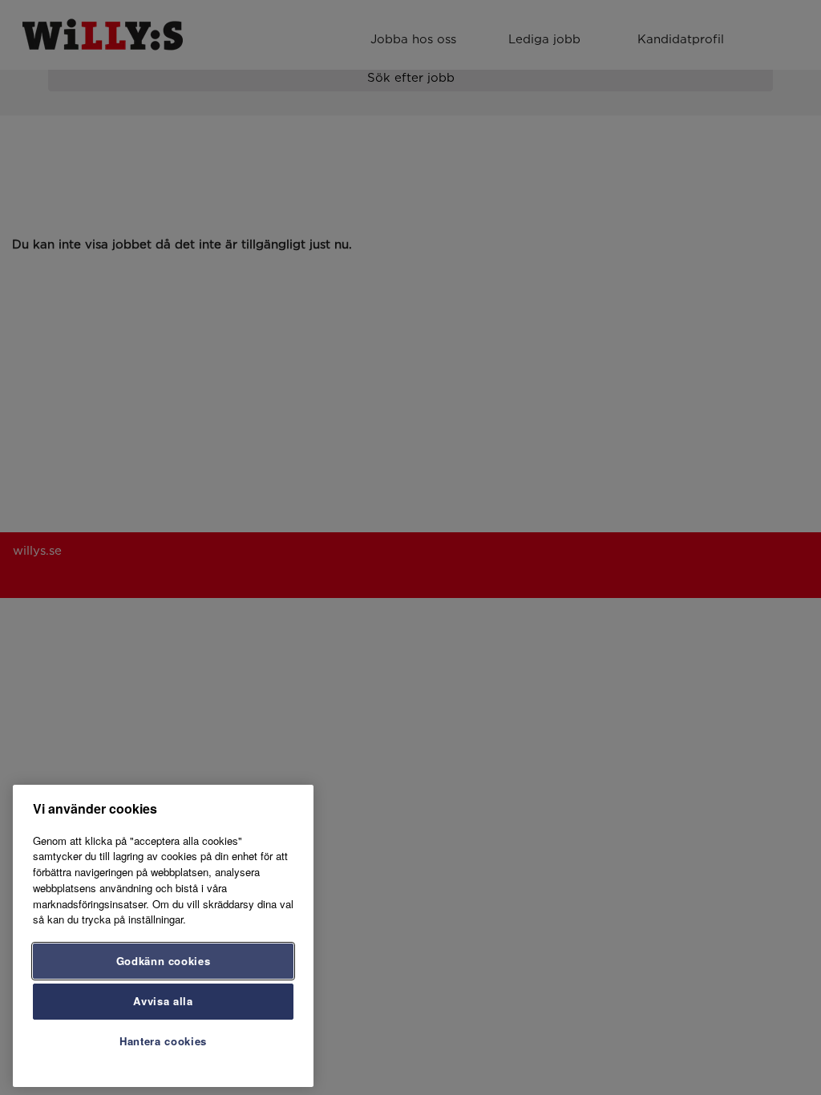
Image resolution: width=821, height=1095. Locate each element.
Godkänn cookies (163, 960)
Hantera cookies (163, 1041)
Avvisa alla (162, 1000)
